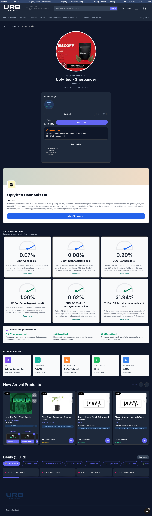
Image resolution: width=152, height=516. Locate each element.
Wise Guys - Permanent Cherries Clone (56, 418)
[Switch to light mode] (144, 8)
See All (134, 385)
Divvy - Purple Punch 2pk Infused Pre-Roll (93, 418)
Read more (27, 274)
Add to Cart (82, 122)
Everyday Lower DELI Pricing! (31, 2)
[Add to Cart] (19, 434)
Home (5, 26)
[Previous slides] (141, 384)
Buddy (17, 510)
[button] (71, 440)
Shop (14, 26)
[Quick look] (34, 395)
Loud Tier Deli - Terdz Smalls (18, 417)
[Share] (98, 114)
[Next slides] (146, 384)
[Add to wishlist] (104, 114)
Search (113, 8)
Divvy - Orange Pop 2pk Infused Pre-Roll (129, 418)
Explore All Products (74, 216)
